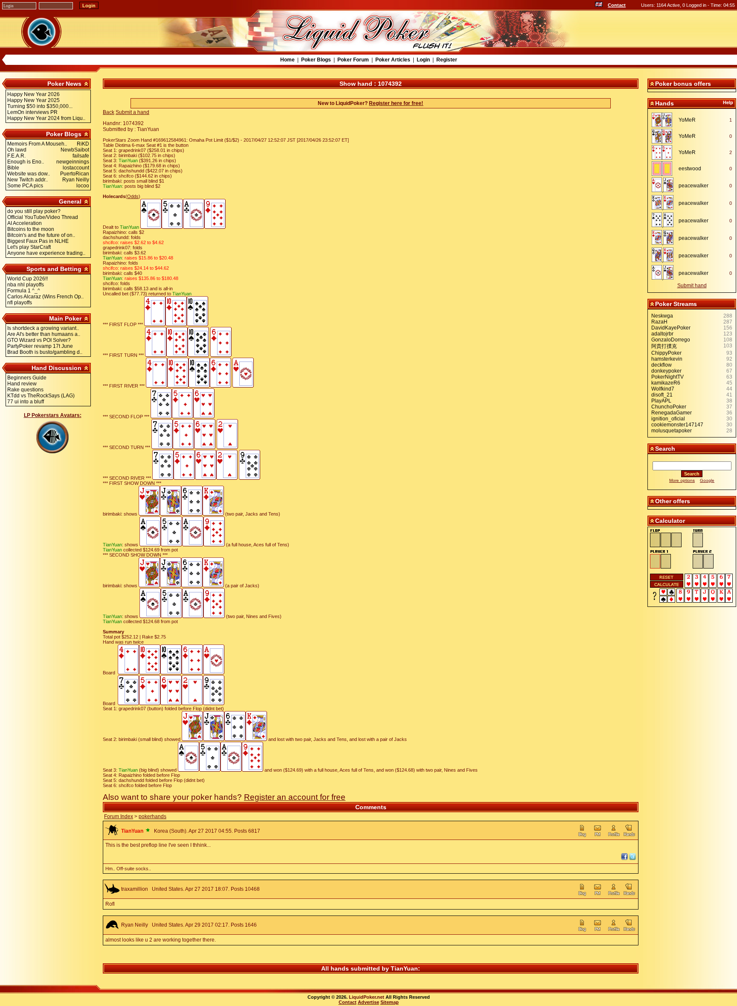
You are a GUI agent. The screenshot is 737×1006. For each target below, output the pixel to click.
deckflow (661, 365)
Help (728, 102)
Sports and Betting (53, 268)
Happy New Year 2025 (33, 100)
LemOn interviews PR (32, 112)
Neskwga (662, 316)
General (70, 201)
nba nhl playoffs (25, 285)
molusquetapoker (671, 431)
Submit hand (692, 286)
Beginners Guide (26, 378)
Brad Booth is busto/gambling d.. (44, 352)
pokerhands (152, 816)
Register (446, 60)
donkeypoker (666, 371)
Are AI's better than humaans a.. (43, 334)
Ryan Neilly (134, 925)
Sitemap (389, 1002)
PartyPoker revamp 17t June (40, 346)
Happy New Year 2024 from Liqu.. (46, 118)
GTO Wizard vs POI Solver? (39, 340)
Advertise (368, 1002)
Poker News (64, 83)
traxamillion (134, 889)
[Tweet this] (632, 858)
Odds (133, 196)
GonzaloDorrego (670, 340)
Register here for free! (396, 103)
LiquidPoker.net (366, 997)
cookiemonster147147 (677, 425)
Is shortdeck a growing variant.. (43, 328)
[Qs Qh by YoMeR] (664, 136)
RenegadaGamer (671, 413)
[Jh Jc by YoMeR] (664, 120)
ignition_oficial (668, 419)
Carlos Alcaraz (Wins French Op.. (45, 297)
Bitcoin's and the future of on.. (41, 235)
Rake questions (25, 390)
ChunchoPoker (668, 407)
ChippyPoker (666, 353)
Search (665, 448)
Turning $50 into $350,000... (40, 106)
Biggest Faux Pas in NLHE (38, 241)
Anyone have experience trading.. (46, 253)
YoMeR (687, 120)
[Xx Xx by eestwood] (664, 168)
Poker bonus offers (683, 83)
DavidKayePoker (671, 328)
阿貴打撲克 (664, 346)
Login (423, 60)
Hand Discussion (56, 367)
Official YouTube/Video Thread (42, 217)
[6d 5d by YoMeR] (664, 152)
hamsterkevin (666, 359)
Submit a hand (132, 112)
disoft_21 (662, 395)
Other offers (672, 501)
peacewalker (693, 186)
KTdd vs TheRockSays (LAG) (41, 396)
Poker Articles (392, 60)
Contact (617, 5)
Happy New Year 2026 (33, 94)
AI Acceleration (24, 223)
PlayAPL (661, 401)
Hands (664, 103)
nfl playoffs (19, 303)
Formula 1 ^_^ (23, 291)
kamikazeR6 (665, 383)
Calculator (670, 520)
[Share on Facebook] (624, 858)
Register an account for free (294, 797)
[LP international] (599, 5)
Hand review (22, 384)
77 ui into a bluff (25, 402)
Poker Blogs (316, 60)
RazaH (659, 322)
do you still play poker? (34, 211)
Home (287, 60)
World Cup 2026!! (27, 279)
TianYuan (404, 968)
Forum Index (118, 816)
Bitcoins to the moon (30, 229)
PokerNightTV (667, 377)
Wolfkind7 (662, 389)
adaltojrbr (662, 334)
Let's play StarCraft (29, 247)
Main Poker (65, 318)
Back (108, 112)
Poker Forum (353, 60)
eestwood (690, 169)
